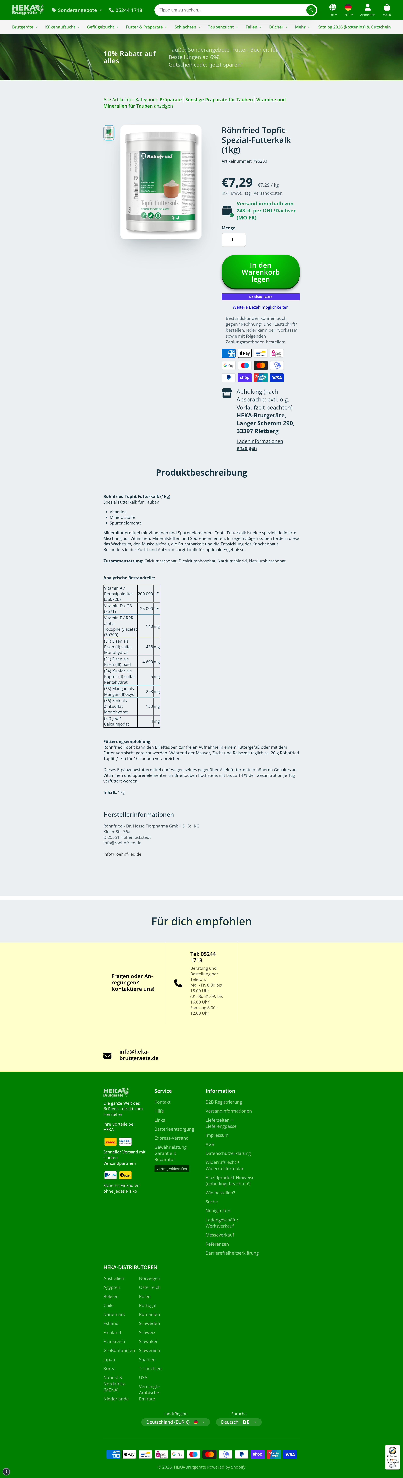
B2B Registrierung (224, 1102)
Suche (212, 1202)
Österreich (149, 1287)
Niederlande (116, 1399)
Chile (108, 1305)
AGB (210, 1144)
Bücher (276, 27)
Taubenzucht (221, 27)
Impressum (217, 1135)
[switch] (392, 1466)
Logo (28, 10)
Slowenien (149, 1350)
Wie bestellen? (220, 1193)
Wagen (387, 10)
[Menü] (398, 1447)
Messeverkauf (220, 1235)
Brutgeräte (22, 27)
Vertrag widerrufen (172, 1168)
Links (159, 1120)
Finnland (112, 1332)
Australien (113, 1278)
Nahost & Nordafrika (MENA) (114, 1383)
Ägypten (111, 1287)
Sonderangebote (77, 10)
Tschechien (150, 1368)
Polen (145, 1296)
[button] (6, 1471)
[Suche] (311, 10)
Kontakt (162, 1102)
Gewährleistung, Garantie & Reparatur (171, 1153)
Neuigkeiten (218, 1211)
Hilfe (159, 1111)
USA (143, 1377)
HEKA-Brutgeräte (190, 1467)
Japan (109, 1359)
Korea (109, 1368)
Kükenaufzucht (60, 27)
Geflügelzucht (100, 27)
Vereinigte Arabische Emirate (149, 1392)
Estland (111, 1323)
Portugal (147, 1305)
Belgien (111, 1296)
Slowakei (148, 1341)
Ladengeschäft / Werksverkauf (222, 1223)
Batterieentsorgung (174, 1129)
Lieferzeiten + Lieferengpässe (221, 1123)
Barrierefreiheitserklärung (232, 1253)
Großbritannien (119, 1350)
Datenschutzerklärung (228, 1153)
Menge (228, 228)
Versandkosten (268, 193)
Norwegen (149, 1278)
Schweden (149, 1323)
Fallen (251, 27)
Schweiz (147, 1332)
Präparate (171, 99)
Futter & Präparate (144, 27)
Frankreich (114, 1341)
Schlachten (185, 27)
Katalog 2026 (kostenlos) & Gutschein (354, 27)
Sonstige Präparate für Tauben (219, 99)
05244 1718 (129, 10)
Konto (367, 10)
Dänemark (114, 1314)
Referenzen (217, 1244)
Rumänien (149, 1314)
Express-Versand (171, 1138)
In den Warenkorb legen (260, 272)
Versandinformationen (229, 1111)
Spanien (147, 1359)
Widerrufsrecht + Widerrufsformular (225, 1165)
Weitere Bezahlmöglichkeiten (261, 307)
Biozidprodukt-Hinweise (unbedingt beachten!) (230, 1180)
